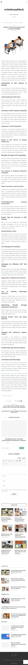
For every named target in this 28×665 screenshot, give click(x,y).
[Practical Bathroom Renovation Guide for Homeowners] (7, 512)
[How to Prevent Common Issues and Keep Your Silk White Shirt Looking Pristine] (5, 616)
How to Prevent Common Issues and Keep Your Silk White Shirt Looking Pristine (18, 615)
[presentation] (4, 461)
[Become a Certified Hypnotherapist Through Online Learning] (5, 644)
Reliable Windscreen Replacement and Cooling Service (6, 552)
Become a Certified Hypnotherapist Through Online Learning (18, 644)
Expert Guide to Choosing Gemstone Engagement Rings (20, 519)
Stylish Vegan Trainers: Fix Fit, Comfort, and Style (18, 599)
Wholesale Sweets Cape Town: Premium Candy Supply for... (20, 552)
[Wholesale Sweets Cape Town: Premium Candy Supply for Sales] (21, 544)
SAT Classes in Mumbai (6, 395)
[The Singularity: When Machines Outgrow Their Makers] (5, 636)
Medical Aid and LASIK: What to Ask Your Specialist (18, 587)
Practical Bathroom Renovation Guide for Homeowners (6, 519)
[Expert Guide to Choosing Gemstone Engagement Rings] (21, 512)
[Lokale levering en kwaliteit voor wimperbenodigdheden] (21, 528)
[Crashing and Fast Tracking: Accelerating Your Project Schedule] (14, 428)
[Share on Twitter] (18, 401)
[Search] (26, 2)
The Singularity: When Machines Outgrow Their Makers (18, 635)
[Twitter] (14, 17)
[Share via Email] (21, 401)
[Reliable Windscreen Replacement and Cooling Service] (7, 544)
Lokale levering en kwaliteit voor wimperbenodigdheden (20, 536)
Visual (19, 458)
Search (22, 448)
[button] (2, 431)
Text (24, 458)
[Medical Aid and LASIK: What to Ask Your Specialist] (7, 528)
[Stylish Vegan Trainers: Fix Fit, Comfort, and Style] (5, 600)
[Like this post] (15, 401)
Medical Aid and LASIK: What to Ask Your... (7, 535)
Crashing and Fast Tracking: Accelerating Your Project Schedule (17, 627)
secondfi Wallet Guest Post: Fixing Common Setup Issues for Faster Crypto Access (13, 607)
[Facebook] (12, 655)
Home (2, 22)
